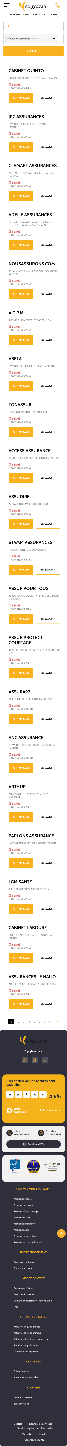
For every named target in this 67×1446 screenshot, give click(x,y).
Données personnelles (40, 1423)
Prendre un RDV (36, 1144)
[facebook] (35, 1060)
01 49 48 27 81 (53, 1134)
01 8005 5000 (22, 1134)
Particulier (27, 1433)
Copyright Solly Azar (34, 1439)
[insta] (25, 1060)
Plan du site (47, 1428)
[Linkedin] (45, 1060)
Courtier (43, 1433)
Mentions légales (25, 1428)
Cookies (18, 1423)
